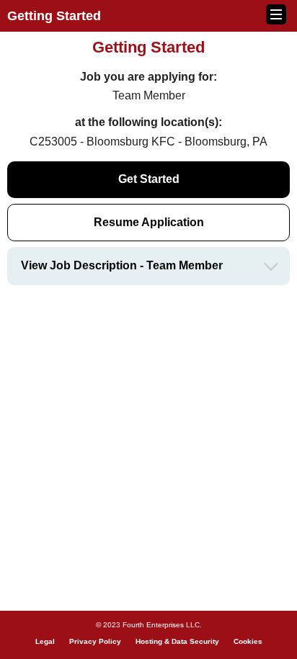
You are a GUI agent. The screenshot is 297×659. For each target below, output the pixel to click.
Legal (45, 641)
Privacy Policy (95, 641)
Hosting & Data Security (177, 641)
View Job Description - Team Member (122, 265)
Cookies (248, 641)
